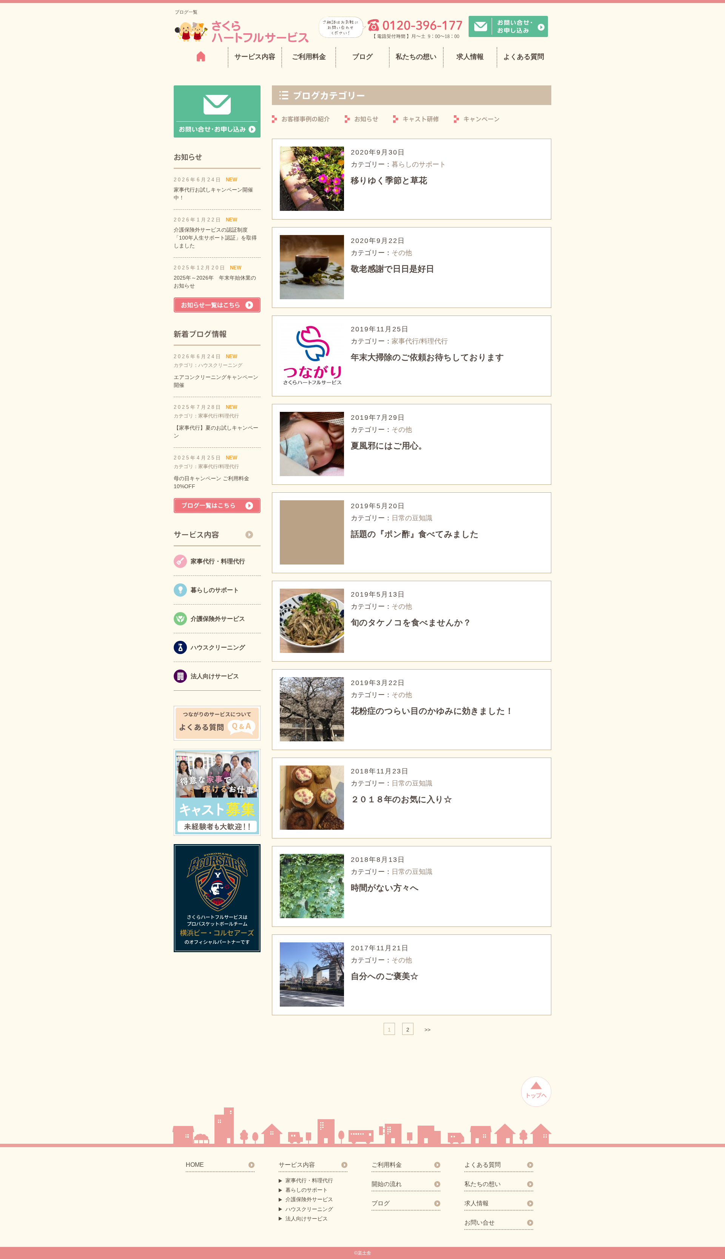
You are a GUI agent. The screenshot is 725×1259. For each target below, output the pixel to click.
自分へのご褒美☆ (384, 976)
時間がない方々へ (385, 887)
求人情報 (470, 56)
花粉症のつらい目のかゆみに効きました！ (432, 711)
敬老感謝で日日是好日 (392, 269)
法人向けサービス (306, 1219)
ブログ (362, 56)
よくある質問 (523, 56)
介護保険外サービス (309, 1199)
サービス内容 (297, 1165)
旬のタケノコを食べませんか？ (411, 622)
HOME (195, 1165)
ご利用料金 (309, 56)
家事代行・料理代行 (309, 1180)
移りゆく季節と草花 (389, 180)
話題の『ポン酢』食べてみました (415, 534)
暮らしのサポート (306, 1190)
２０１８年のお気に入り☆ (401, 799)
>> (427, 1030)
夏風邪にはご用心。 (389, 445)
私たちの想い (416, 56)
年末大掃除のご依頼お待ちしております (427, 357)
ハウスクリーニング (309, 1209)
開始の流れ (387, 1184)
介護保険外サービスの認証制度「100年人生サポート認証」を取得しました (215, 238)
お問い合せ (479, 1222)
